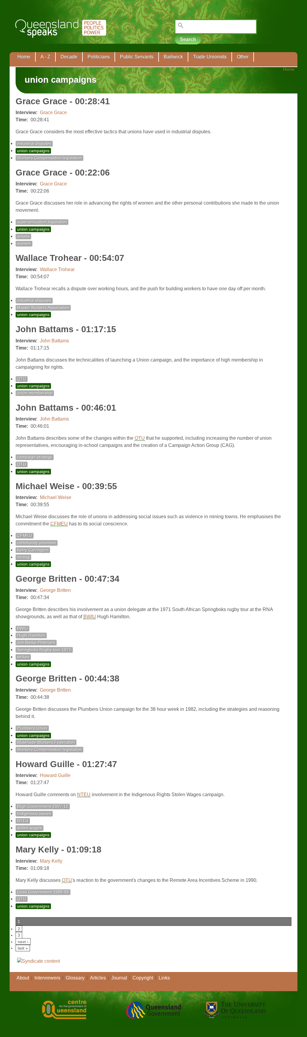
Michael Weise (55, 497)
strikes (23, 657)
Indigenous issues (34, 813)
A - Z (45, 56)
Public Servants (137, 56)
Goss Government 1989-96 (43, 892)
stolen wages (29, 828)
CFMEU (59, 523)
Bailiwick (173, 56)
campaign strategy (34, 457)
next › (23, 941)
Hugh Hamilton (31, 635)
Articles (98, 977)
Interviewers (47, 977)
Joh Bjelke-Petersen (36, 642)
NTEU (84, 794)
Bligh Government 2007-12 (42, 806)
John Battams (54, 340)
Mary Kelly (51, 861)
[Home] (62, 42)
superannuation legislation (42, 222)
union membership (34, 393)
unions (23, 236)
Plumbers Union (32, 728)
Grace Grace (53, 112)
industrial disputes (34, 143)
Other (243, 56)
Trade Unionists (210, 56)
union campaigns (33, 151)
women (24, 243)
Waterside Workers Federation (46, 742)
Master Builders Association (43, 308)
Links (164, 977)
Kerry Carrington (33, 550)
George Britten (55, 590)
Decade (69, 56)
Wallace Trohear (57, 269)
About (22, 977)
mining (23, 557)
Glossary (75, 977)
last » (23, 948)
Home (23, 56)
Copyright (143, 977)
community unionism (36, 543)
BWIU (89, 616)
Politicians (99, 56)
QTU (21, 379)
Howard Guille (55, 775)
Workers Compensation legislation (49, 158)
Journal (119, 977)
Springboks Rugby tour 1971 (44, 650)
